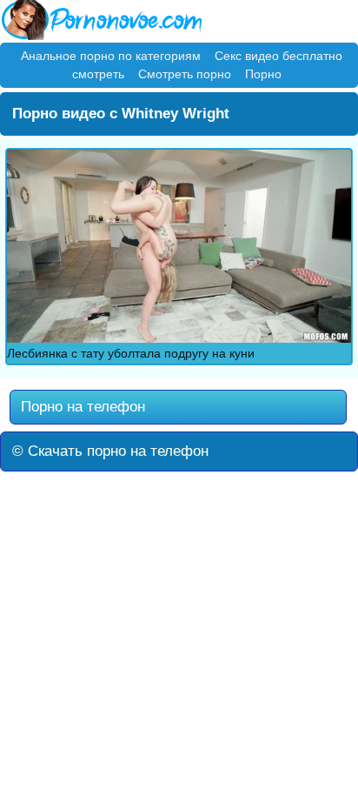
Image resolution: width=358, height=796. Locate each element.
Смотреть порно (184, 74)
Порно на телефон (81, 406)
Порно (263, 74)
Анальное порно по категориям (111, 56)
